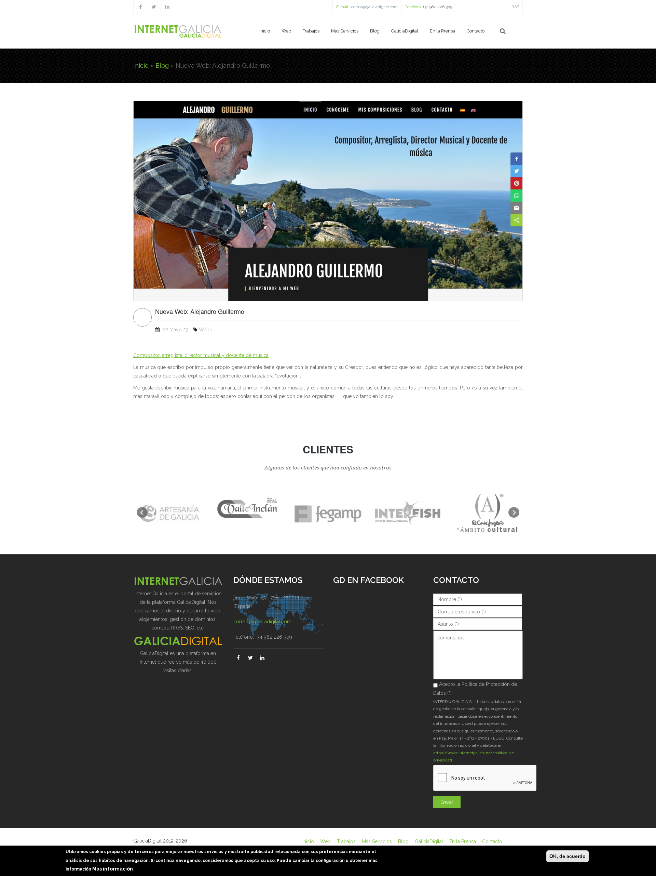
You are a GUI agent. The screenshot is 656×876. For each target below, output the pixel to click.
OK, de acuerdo (567, 856)
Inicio (264, 31)
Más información (112, 869)
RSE (515, 6)
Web (286, 31)
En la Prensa (442, 31)
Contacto (475, 31)
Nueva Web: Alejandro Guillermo (199, 311)
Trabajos (311, 31)
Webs (205, 329)
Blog (375, 31)
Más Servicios (344, 31)
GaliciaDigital (404, 31)
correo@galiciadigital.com (374, 6)
